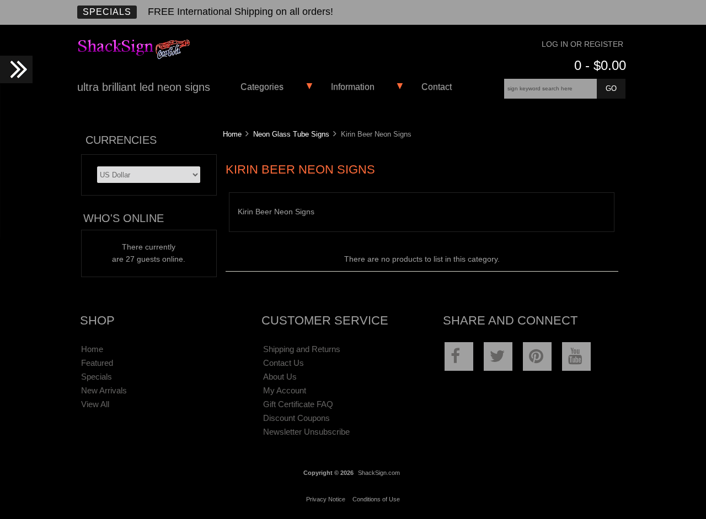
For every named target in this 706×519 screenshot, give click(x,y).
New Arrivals (104, 390)
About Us (280, 376)
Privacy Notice (325, 499)
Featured (97, 362)
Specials (107, 12)
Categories (262, 86)
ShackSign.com (379, 472)
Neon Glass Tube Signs (291, 134)
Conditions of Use (376, 499)
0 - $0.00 (600, 65)
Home (232, 134)
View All (95, 404)
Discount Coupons (296, 418)
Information (353, 86)
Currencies (121, 140)
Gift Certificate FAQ (298, 404)
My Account (284, 390)
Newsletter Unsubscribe (306, 431)
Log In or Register (582, 44)
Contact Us (283, 362)
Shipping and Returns (301, 349)
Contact (436, 86)
